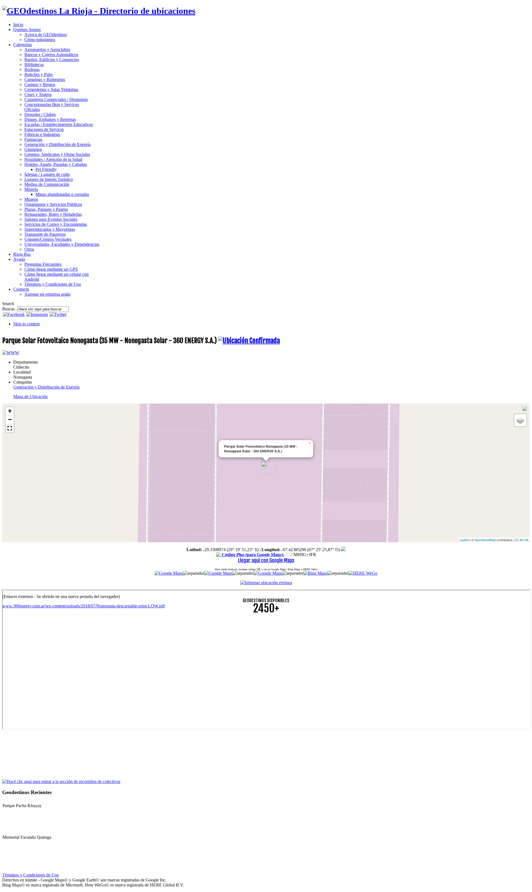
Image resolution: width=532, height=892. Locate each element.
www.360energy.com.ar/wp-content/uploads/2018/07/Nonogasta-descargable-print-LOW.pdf (83, 606)
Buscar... (9, 308)
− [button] (10, 419)
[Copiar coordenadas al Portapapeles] (343, 549)
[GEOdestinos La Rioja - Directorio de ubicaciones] (98, 11)
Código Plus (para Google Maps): (252, 554)
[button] (10, 428)
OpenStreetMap (485, 540)
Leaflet (464, 540)
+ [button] (10, 410)
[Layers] (520, 420)
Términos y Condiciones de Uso (30, 875)
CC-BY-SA (521, 540)
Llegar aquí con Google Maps (266, 560)
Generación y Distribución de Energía (46, 387)
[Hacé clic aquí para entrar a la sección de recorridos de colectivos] (61, 781)
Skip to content (26, 323)
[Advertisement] (168, 657)
